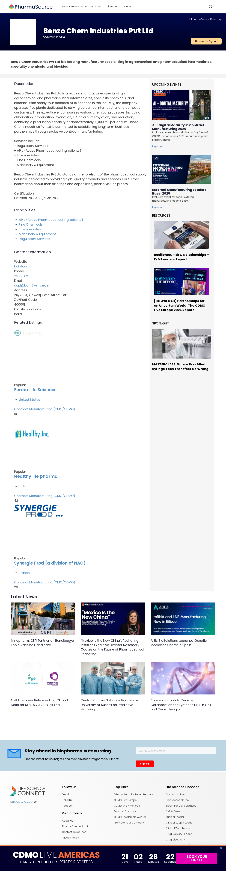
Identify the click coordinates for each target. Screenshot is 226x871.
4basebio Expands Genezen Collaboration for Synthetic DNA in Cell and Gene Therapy (181, 704)
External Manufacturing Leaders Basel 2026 (179, 191)
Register (157, 146)
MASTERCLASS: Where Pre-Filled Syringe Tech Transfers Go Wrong (180, 366)
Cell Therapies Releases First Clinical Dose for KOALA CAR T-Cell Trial (39, 702)
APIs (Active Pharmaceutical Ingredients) (51, 219)
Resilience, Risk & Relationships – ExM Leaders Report (181, 256)
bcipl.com (21, 266)
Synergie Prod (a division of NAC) (50, 563)
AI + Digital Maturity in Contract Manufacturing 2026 (178, 127)
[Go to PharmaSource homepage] (31, 6)
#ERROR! (21, 276)
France (24, 573)
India (22, 486)
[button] (221, 848)
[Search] (210, 7)
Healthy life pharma (36, 476)
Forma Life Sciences (35, 390)
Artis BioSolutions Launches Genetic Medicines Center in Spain (179, 642)
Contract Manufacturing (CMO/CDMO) (44, 409)
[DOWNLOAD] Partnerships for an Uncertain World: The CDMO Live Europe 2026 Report (179, 305)
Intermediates (30, 229)
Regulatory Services (34, 239)
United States (29, 399)
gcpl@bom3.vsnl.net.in (31, 285)
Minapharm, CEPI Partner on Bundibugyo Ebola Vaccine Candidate (42, 642)
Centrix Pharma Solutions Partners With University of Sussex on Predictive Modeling (111, 704)
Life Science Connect (22, 802)
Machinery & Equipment (37, 234)
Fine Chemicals (31, 224)
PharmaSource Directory (205, 19)
